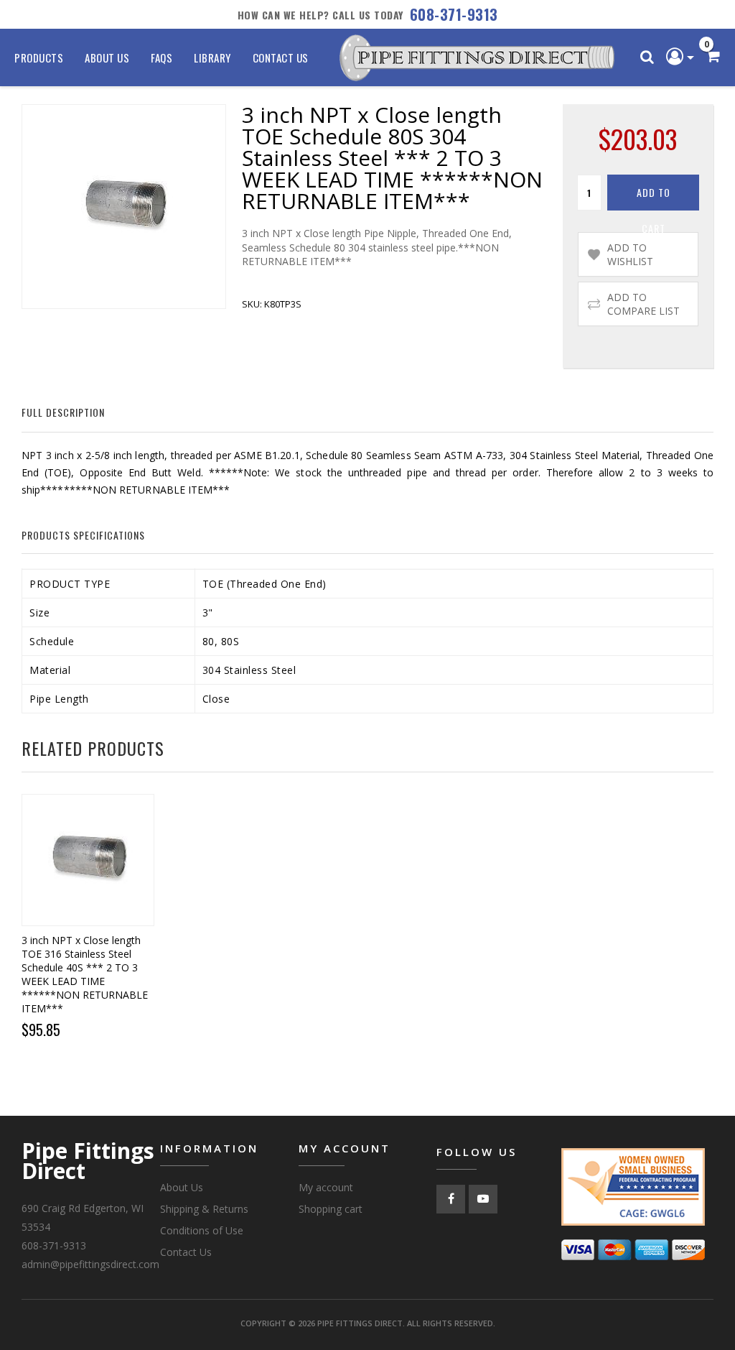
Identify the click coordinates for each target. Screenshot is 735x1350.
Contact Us (281, 57)
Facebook (450, 1199)
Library (212, 57)
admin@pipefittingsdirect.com (90, 1264)
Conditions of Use (201, 1230)
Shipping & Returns (204, 1209)
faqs (161, 57)
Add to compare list (643, 304)
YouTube (483, 1199)
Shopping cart (330, 1209)
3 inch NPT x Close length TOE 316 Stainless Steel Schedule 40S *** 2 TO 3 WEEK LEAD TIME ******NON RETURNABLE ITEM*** (85, 974)
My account (326, 1187)
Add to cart (653, 198)
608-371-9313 (454, 14)
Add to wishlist (630, 254)
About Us (107, 57)
